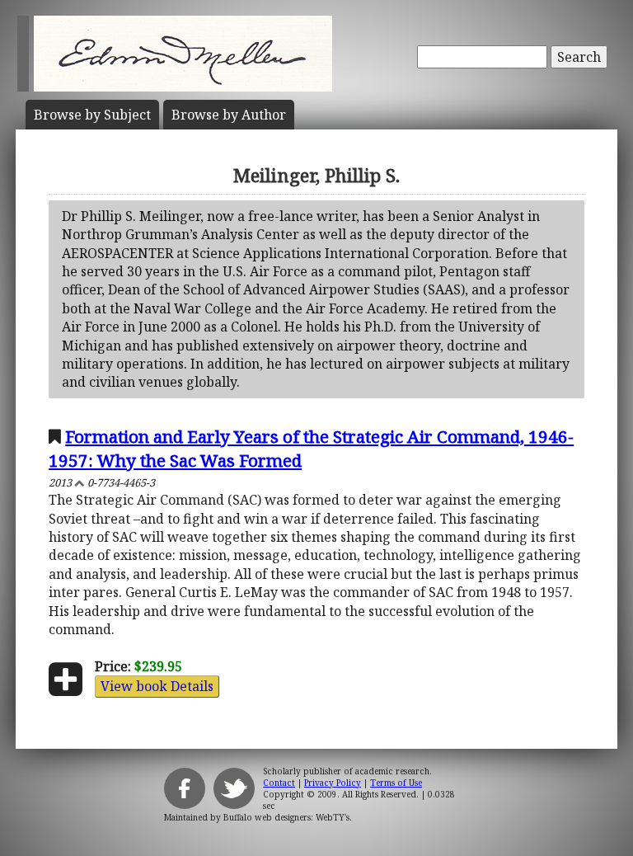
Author (228, 114)
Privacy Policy (332, 782)
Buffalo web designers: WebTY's (286, 817)
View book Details (157, 686)
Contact (279, 782)
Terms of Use (396, 782)
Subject (92, 114)
